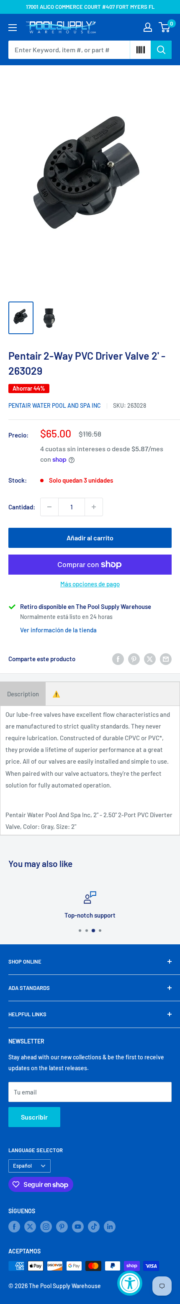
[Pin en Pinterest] (134, 658)
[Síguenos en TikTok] (94, 1226)
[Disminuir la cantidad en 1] (49, 507)
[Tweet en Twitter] (150, 658)
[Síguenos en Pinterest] (62, 1226)
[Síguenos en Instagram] (46, 1226)
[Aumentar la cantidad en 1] (94, 507)
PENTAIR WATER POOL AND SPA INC (54, 405)
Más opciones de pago (90, 584)
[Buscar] (161, 50)
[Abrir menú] (12, 27)
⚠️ (56, 694)
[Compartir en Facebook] (118, 658)
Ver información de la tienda (58, 630)
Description (23, 694)
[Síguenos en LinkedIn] (110, 1226)
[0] (164, 27)
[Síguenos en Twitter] (30, 1226)
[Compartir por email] (166, 658)
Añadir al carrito (90, 538)
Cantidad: (21, 507)
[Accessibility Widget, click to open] (129, 1283)
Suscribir (34, 1117)
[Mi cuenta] (148, 27)
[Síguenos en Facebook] (14, 1226)
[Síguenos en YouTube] (78, 1226)
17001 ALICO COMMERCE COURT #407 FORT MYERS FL (90, 6)
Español (22, 1165)
